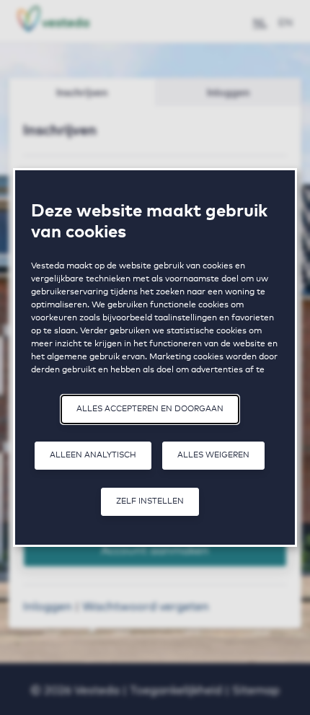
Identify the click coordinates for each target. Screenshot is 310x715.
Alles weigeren (213, 454)
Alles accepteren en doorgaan (149, 408)
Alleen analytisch (93, 454)
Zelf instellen (150, 500)
